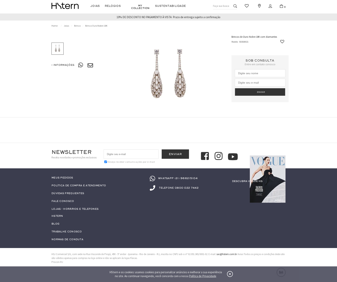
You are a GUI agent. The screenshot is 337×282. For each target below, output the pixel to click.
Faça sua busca (221, 6)
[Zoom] (57, 49)
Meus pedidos (62, 178)
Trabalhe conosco (66, 232)
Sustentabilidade (170, 5)
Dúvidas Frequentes (67, 193)
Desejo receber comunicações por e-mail (131, 161)
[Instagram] (219, 156)
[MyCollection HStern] (140, 7)
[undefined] (168, 76)
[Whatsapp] (81, 65)
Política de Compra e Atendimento (78, 186)
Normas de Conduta (67, 239)
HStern (57, 216)
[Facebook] (205, 156)
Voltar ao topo (281, 189)
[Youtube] (233, 156)
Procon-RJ (57, 262)
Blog (55, 224)
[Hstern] (65, 6)
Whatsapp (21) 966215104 (178, 178)
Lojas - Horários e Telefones (74, 209)
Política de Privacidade (202, 276)
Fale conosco (62, 201)
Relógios (113, 5)
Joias (95, 5)
